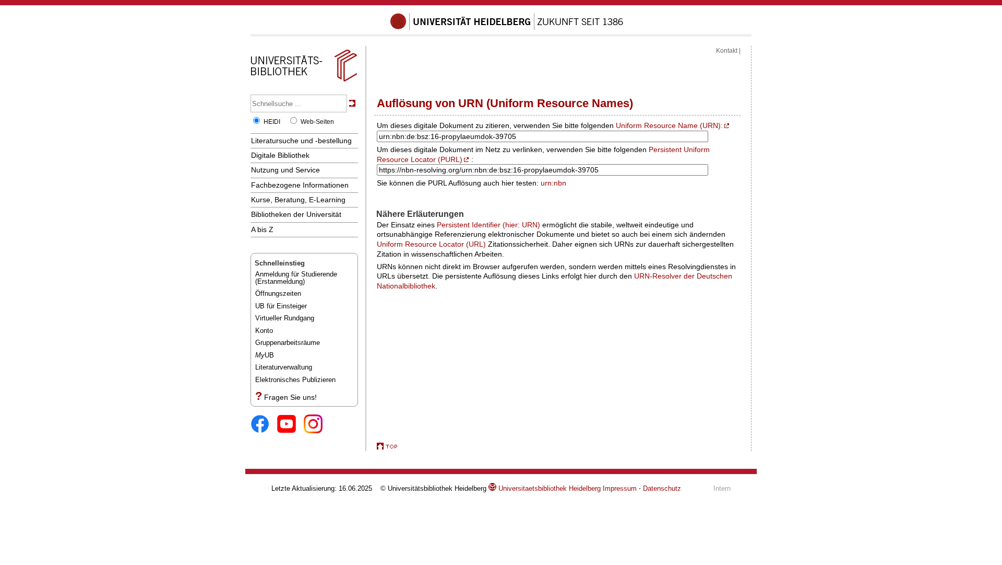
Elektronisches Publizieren (295, 380)
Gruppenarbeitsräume (287, 343)
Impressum (620, 488)
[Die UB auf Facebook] (263, 424)
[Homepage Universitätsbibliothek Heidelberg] (303, 81)
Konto (264, 331)
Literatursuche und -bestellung (301, 140)
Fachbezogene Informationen (300, 185)
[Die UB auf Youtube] (290, 424)
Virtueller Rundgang (284, 318)
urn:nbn (553, 183)
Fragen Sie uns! (290, 397)
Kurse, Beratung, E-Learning (298, 199)
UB (264, 355)
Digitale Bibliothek (280, 155)
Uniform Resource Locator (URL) (431, 244)
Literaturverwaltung (283, 367)
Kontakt (726, 51)
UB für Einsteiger (281, 306)
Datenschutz (662, 488)
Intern (722, 488)
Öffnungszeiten (278, 293)
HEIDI (272, 122)
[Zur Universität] (507, 27)
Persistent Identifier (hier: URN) (488, 225)
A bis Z (262, 229)
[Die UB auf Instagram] (317, 424)
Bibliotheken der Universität (296, 214)
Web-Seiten (317, 122)
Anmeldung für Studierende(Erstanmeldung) (296, 277)
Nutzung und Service (285, 170)
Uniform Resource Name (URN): (669, 125)
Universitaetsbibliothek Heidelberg (548, 488)
